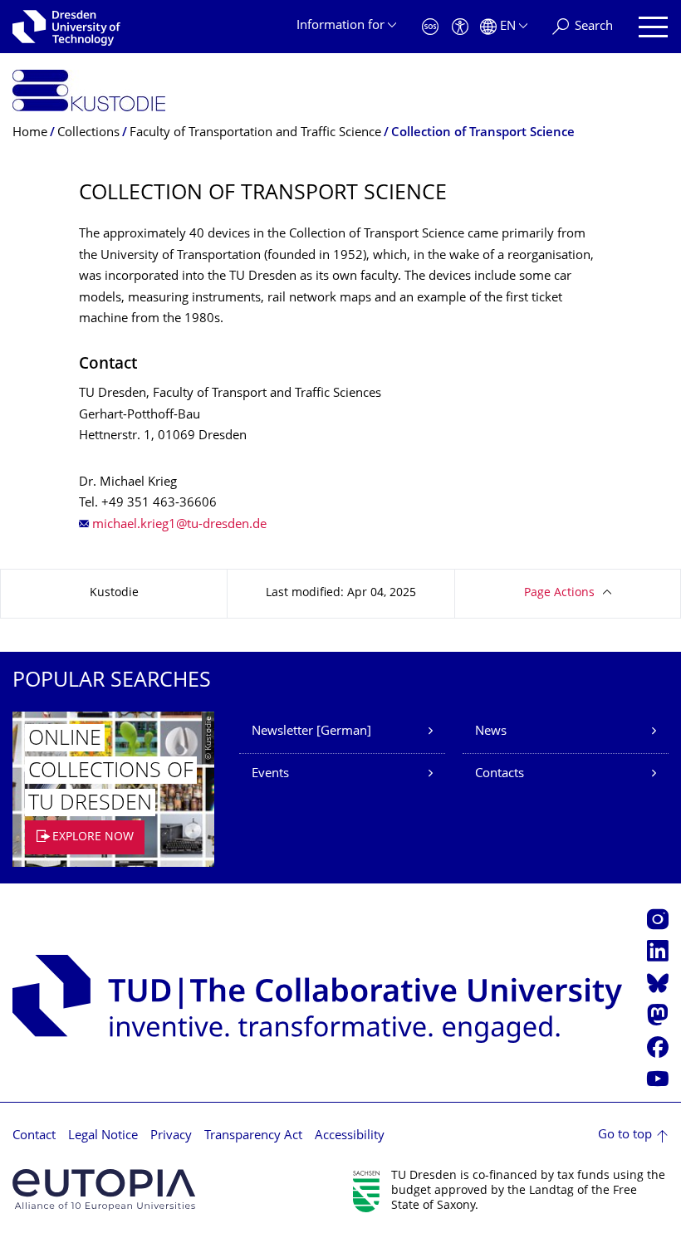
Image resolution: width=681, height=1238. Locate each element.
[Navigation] (653, 27)
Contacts (499, 774)
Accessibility (350, 1136)
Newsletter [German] (311, 732)
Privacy (171, 1136)
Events (270, 774)
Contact (34, 1136)
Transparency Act (253, 1136)
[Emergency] (430, 27)
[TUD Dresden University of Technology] (66, 27)
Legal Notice (103, 1136)
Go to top (625, 1135)
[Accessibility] (460, 27)
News (491, 732)
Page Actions (559, 593)
